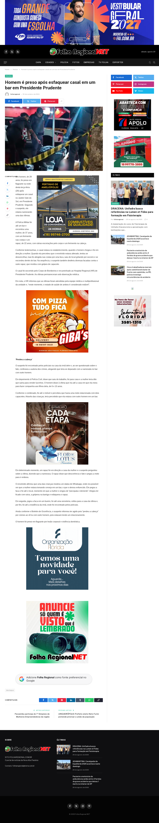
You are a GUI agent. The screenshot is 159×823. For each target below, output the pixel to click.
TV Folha (103, 62)
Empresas (89, 62)
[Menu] (5, 62)
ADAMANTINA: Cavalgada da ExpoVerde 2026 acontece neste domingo (139, 209)
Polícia (64, 62)
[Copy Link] (7, 215)
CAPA (38, 62)
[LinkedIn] (7, 195)
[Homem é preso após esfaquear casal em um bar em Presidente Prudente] (54, 139)
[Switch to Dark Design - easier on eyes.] (150, 62)
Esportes (118, 62)
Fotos (76, 62)
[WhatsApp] (7, 202)
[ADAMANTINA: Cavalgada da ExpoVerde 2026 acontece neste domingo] (118, 210)
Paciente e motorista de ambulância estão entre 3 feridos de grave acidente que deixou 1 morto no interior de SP (140, 225)
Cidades (49, 62)
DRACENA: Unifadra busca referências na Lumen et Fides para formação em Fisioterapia (132, 183)
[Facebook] (7, 183)
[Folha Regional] (79, 52)
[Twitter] (7, 189)
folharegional (15, 94)
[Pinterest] (7, 208)
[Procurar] (154, 62)
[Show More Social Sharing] (61, 101)
